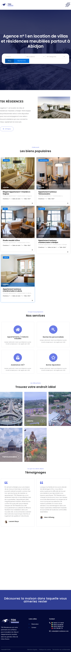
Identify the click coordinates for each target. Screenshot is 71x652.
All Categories (51, 56)
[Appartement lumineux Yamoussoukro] (53, 173)
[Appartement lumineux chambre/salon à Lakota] (18, 271)
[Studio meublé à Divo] (18, 222)
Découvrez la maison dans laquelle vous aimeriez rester (35, 599)
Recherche (21, 61)
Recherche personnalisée (53, 337)
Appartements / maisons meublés (17, 338)
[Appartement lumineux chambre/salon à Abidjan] (53, 222)
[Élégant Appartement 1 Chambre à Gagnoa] (18, 173)
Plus (9, 61)
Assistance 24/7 (18, 365)
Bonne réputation (53, 365)
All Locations (31, 56)
